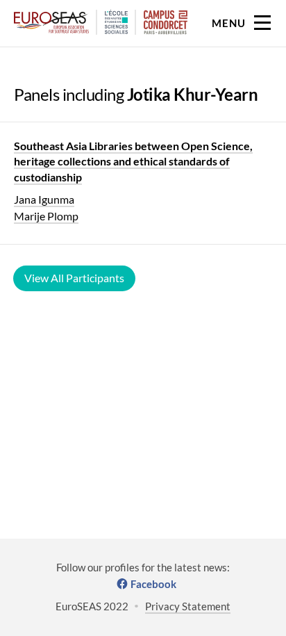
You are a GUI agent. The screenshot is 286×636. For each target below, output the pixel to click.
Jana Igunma (44, 199)
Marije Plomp (46, 215)
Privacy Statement (187, 606)
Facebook (153, 584)
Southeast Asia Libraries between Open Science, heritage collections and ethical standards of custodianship (133, 161)
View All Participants (74, 277)
